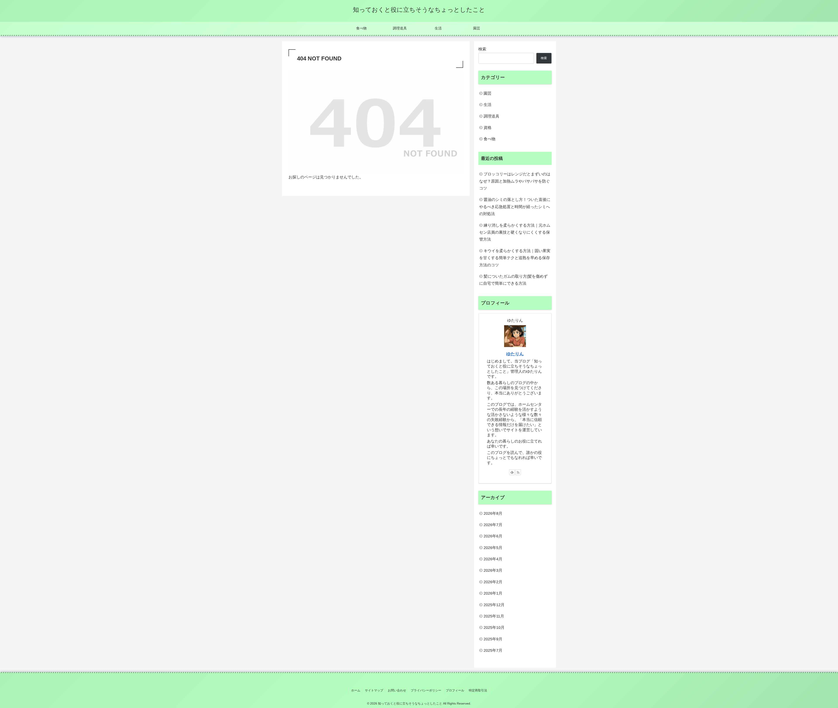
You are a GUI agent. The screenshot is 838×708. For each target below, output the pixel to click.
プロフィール (455, 690)
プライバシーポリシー (426, 690)
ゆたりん (515, 353)
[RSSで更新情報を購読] (518, 472)
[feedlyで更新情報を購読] (512, 472)
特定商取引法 (478, 690)
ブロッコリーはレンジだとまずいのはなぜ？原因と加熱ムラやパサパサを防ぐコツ (514, 181)
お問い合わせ (397, 690)
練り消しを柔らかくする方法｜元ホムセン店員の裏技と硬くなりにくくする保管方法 (514, 232)
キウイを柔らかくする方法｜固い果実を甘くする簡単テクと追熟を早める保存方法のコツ (514, 258)
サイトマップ (374, 690)
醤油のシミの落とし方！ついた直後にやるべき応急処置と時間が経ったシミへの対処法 (514, 206)
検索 (482, 49)
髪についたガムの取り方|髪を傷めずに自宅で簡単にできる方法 (513, 280)
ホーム (355, 690)
